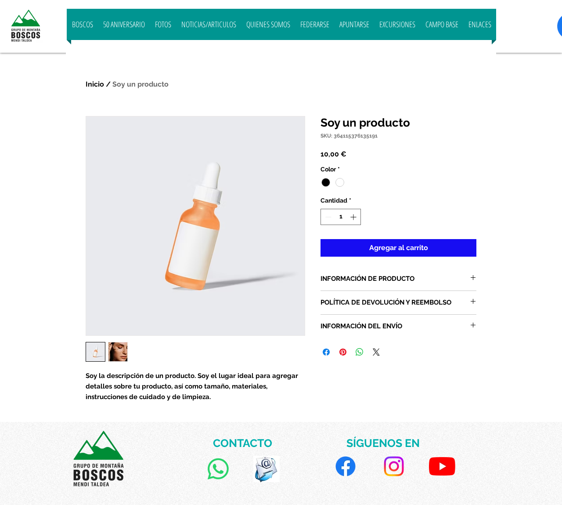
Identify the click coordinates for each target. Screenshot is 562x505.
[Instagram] (394, 466)
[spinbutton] (341, 217)
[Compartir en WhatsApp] (359, 352)
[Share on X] (376, 352)
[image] (266, 469)
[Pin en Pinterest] (343, 352)
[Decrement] (327, 217)
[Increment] (354, 217)
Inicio (95, 84)
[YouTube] (442, 466)
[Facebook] (345, 466)
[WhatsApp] (218, 469)
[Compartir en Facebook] (326, 352)
